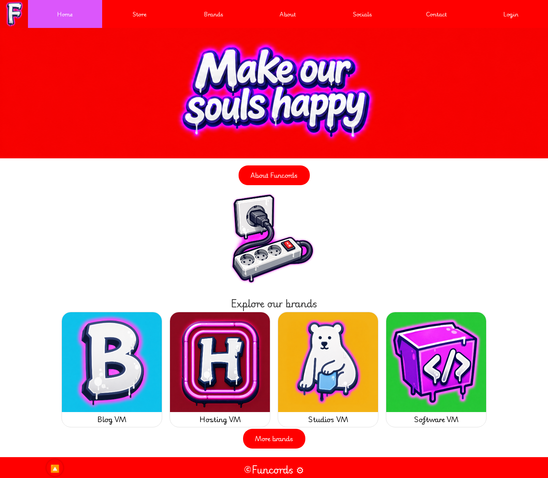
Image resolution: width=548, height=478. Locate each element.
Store (139, 14)
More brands (274, 438)
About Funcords (274, 175)
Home (65, 14)
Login (511, 14)
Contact (436, 14)
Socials (362, 14)
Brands (213, 14)
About (288, 14)
